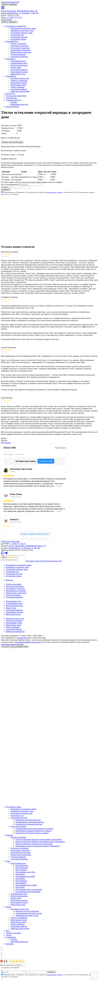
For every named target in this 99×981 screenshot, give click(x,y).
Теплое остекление (18, 44)
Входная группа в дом (20, 78)
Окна (8, 59)
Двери (8, 76)
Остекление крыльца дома (21, 33)
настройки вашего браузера (12, 644)
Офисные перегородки (20, 91)
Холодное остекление (19, 46)
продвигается (22, 638)
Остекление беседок (19, 37)
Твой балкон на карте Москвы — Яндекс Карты (34, 538)
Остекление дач (17, 35)
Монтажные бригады (19, 104)
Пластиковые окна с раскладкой (28, 889)
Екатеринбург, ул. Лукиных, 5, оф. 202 (22, 13)
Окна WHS (20, 887)
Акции (8, 98)
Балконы (9, 41)
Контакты (10, 107)
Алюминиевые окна (19, 63)
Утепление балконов (19, 57)
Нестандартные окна (19, 65)
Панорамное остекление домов (23, 28)
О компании (11, 100)
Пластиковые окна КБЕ (25, 876)
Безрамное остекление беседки (28, 820)
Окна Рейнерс (21, 881)
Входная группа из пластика (27, 911)
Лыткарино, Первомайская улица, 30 (21, 11)
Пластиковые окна (18, 61)
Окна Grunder (21, 870)
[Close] (2, 970)
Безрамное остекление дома (22, 30)
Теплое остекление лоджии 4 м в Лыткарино (33, 844)
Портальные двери (18, 85)
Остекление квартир (19, 70)
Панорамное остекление (21, 50)
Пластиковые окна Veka (25, 872)
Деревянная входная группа (26, 915)
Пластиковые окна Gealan (26, 885)
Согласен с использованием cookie (15, 647)
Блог (8, 93)
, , (27, 546)
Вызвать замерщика (9, 4)
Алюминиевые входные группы (28, 913)
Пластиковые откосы (19, 72)
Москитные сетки (18, 74)
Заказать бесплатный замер (12, 142)
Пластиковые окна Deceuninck (27, 892)
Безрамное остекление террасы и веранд (32, 833)
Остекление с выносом (20, 48)
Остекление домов (13, 26)
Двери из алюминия (19, 80)
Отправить (6, 190)
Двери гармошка (17, 87)
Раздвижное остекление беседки (28, 824)
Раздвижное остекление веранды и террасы (33, 831)
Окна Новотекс (21, 868)
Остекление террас (18, 39)
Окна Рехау (20, 874)
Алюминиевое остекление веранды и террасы (34, 829)
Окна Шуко (20, 879)
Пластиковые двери (19, 83)
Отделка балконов (18, 54)
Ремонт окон (16, 67)
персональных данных (54, 192)
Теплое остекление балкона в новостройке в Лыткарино (38, 839)
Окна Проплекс (21, 865)
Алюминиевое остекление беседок (29, 822)
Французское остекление (21, 52)
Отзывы (14, 102)
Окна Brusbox (21, 883)
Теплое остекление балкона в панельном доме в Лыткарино (40, 842)
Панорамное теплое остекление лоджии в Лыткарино (37, 846)
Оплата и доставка (13, 96)
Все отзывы (6, 443)
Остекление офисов (19, 89)
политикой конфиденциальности (28, 642)
